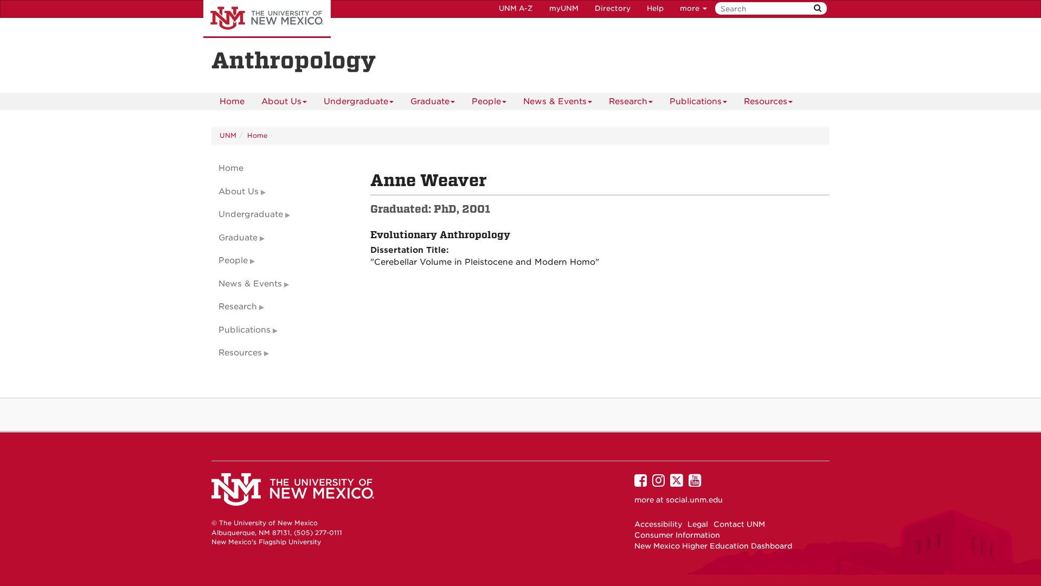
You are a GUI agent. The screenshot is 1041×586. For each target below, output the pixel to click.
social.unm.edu (694, 499)
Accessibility (658, 524)
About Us (281, 101)
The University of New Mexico (267, 19)
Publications (696, 101)
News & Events (555, 101)
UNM (228, 135)
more (691, 8)
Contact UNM (739, 524)
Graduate (429, 101)
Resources (765, 101)
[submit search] (817, 8)
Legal (697, 524)
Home (232, 101)
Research (628, 101)
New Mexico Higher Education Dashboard (713, 546)
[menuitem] (232, 101)
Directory (613, 8)
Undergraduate (356, 101)
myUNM (564, 8)
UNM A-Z (516, 8)
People (486, 101)
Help (655, 8)
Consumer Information (677, 535)
